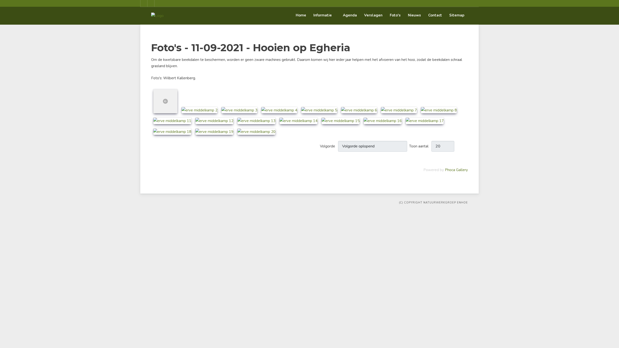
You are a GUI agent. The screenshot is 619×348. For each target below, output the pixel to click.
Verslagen (373, 15)
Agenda (350, 15)
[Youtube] (150, 3)
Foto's (395, 15)
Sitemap (456, 15)
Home (301, 15)
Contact (435, 15)
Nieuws (414, 15)
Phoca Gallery (456, 169)
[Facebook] (143, 3)
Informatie (322, 15)
